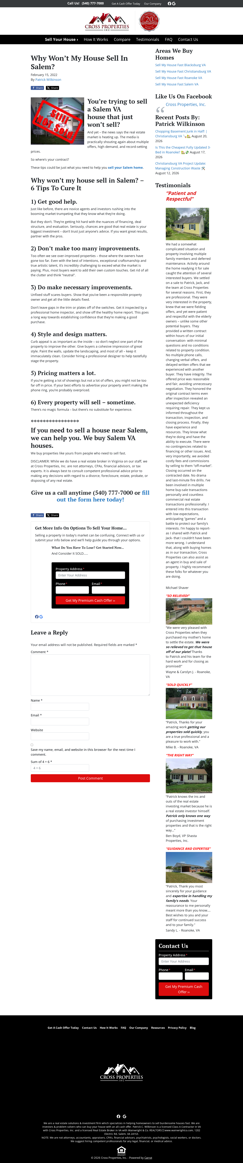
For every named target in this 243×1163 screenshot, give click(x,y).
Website (37, 730)
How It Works (96, 39)
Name (37, 700)
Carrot (148, 1157)
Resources (158, 1027)
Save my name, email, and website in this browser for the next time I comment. (83, 752)
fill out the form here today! (103, 496)
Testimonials (147, 39)
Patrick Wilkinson (48, 79)
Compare (122, 39)
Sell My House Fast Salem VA (176, 84)
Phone (61, 584)
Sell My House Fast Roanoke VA (178, 78)
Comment (39, 652)
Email (97, 584)
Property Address (70, 569)
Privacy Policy (177, 1027)
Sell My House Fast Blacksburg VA (180, 65)
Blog (193, 1027)
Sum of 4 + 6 (41, 762)
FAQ (168, 39)
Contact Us (188, 39)
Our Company (152, 3)
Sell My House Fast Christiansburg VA (183, 71)
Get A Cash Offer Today (126, 3)
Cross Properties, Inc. (186, 104)
